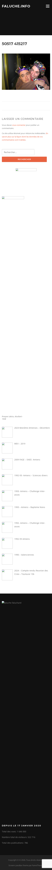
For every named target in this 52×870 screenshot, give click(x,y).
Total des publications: (13, 842)
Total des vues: (9, 831)
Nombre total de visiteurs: (15, 837)
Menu (47, 6)
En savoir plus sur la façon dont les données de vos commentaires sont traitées (25, 136)
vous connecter (18, 125)
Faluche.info (16, 6)
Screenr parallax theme (18, 865)
